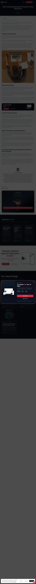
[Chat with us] (34, 582)
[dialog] (18, 581)
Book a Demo (25, 295)
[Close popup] (34, 282)
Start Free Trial (25, 298)
